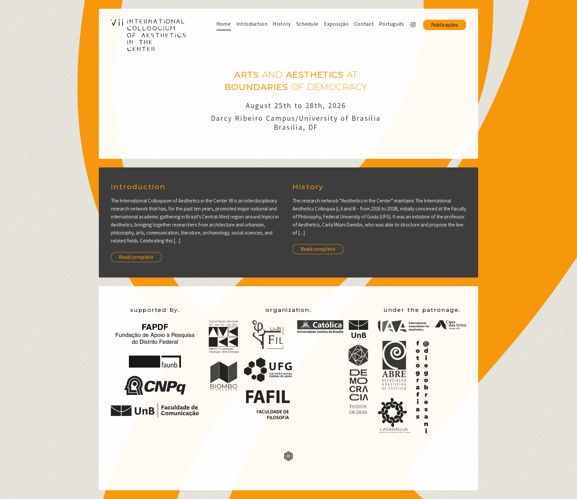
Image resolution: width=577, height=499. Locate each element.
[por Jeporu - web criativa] (288, 459)
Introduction (138, 186)
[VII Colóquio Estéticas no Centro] (148, 35)
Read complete (136, 258)
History (308, 186)
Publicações (444, 25)
